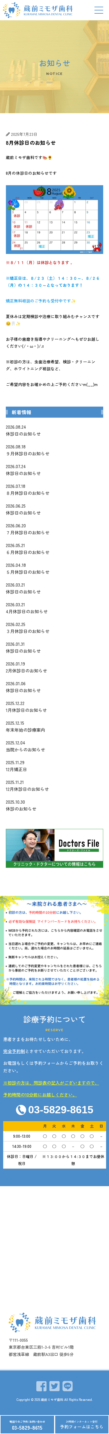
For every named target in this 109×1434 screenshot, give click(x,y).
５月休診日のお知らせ (27, 568)
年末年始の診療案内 (25, 726)
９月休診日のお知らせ (27, 450)
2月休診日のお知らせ (26, 667)
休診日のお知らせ (23, 430)
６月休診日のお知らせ (27, 548)
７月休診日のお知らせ (27, 528)
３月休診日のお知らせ (27, 627)
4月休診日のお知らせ (27, 607)
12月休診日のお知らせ (27, 785)
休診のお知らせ (21, 805)
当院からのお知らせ (25, 746)
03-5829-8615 (27, 1427)
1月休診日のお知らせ (26, 706)
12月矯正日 (16, 765)
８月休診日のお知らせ (27, 489)
